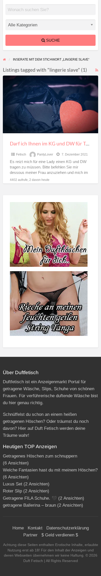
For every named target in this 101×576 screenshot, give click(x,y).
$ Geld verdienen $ (59, 535)
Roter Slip (12, 491)
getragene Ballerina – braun (29, 505)
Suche (52, 40)
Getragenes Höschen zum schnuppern (40, 456)
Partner (30, 535)
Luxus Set (12, 484)
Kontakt (35, 528)
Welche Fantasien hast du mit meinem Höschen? (50, 470)
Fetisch (21, 154)
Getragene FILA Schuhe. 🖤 (30, 498)
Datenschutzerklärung (67, 528)
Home (18, 528)
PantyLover (45, 154)
